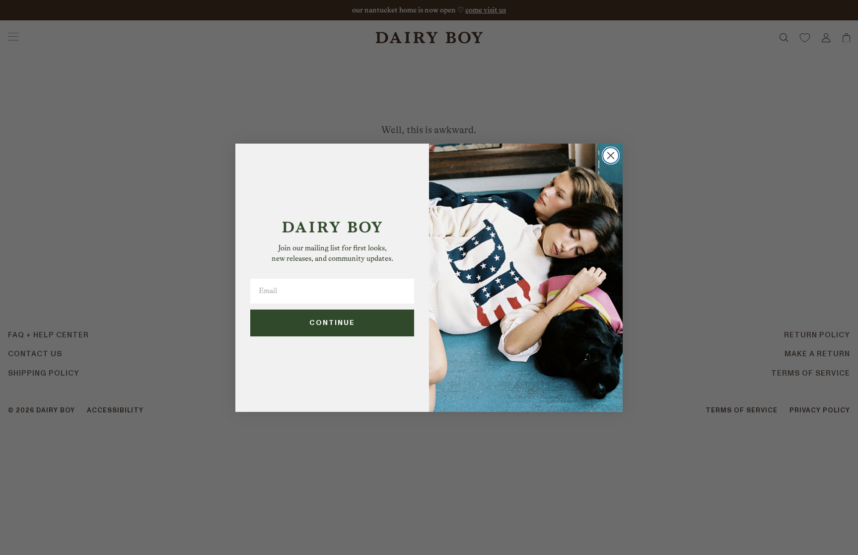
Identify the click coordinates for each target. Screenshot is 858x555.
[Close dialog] (611, 155)
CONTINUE (332, 322)
